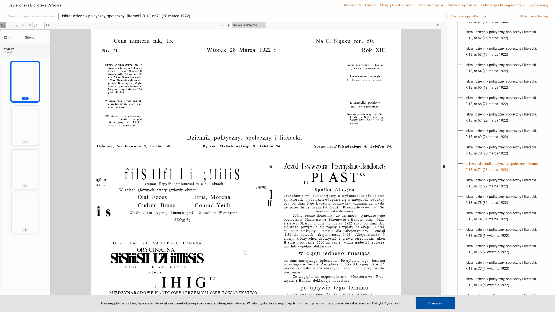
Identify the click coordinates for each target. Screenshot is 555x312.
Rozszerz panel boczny (469, 16)
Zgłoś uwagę (539, 5)
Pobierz (370, 5)
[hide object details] (444, 167)
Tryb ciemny (352, 5)
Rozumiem (435, 303)
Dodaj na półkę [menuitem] (433, 5)
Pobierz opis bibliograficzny (501, 5)
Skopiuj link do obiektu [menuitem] (396, 5)
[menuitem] (504, 35)
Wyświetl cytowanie (462, 5)
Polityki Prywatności (387, 303)
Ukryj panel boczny (534, 16)
